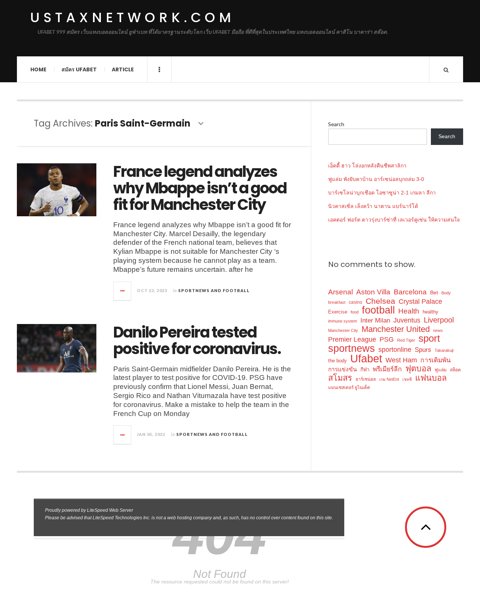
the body (337, 360)
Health (408, 311)
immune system (342, 321)
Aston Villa (373, 292)
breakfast (336, 302)
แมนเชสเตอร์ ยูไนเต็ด (349, 387)
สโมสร (340, 378)
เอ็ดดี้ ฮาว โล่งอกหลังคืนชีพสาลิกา (367, 166)
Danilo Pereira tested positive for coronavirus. (197, 340)
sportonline (394, 349)
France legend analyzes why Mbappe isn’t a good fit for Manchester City (199, 188)
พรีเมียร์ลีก (387, 369)
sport (429, 338)
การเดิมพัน (435, 360)
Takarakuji (444, 350)
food (354, 312)
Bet (434, 292)
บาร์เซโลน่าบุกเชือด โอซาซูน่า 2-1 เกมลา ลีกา (382, 193)
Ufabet (366, 358)
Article (123, 69)
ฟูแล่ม (441, 369)
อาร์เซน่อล (366, 379)
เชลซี (407, 379)
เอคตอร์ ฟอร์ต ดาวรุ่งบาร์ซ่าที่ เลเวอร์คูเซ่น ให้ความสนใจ (394, 220)
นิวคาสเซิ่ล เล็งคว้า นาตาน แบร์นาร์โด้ (373, 206)
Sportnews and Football (214, 290)
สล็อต (455, 369)
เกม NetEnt (389, 379)
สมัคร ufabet (79, 69)
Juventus (406, 320)
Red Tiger (406, 340)
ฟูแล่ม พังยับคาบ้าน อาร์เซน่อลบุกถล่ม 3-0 (376, 179)
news (438, 330)
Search (336, 124)
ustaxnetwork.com (132, 17)
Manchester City (343, 330)
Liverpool (439, 320)
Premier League (352, 339)
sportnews (351, 348)
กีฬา (364, 369)
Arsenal (340, 292)
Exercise (337, 312)
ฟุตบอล (418, 368)
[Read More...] (123, 291)
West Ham (401, 360)
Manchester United (396, 329)
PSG (387, 339)
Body (446, 293)
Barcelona (410, 292)
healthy (430, 312)
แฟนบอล (431, 378)
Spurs (423, 349)
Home (38, 69)
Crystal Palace (420, 301)
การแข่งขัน (342, 369)
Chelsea (380, 301)
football (378, 310)
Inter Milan (375, 320)
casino (355, 302)
